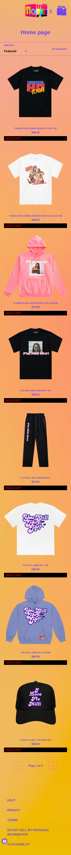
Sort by (9, 45)
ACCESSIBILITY (18, 844)
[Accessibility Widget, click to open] (4, 841)
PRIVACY (13, 810)
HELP (11, 800)
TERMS (12, 820)
